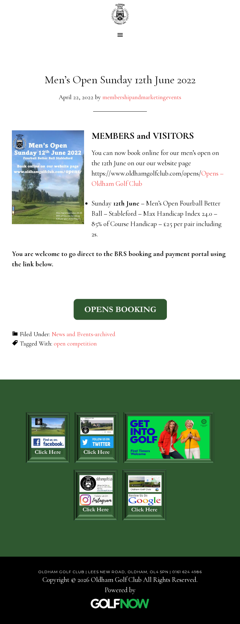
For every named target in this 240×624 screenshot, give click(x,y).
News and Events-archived (83, 334)
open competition (75, 343)
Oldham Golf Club (120, 14)
